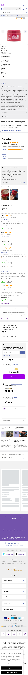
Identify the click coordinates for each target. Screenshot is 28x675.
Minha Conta (7, 603)
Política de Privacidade (14, 538)
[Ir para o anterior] (2, 31)
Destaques (6, 591)
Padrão (2, 70)
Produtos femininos (9, 530)
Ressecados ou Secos (6, 53)
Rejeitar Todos (11, 668)
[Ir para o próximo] (25, 31)
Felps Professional (13, 15)
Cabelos (3, 48)
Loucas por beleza (8, 609)
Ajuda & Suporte (8, 580)
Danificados (3, 52)
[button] (14, 376)
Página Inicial (4, 15)
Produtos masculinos (20, 530)
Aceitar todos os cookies (11, 672)
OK (22, 353)
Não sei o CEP (6, 355)
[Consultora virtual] (23, 8)
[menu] (1, 8)
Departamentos (7, 586)
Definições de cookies (12, 663)
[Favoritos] (26, 5)
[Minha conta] (23, 5)
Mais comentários (5, 303)
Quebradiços (4, 57)
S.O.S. (21, 15)
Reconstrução (4, 66)
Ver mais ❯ (25, 458)
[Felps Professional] (4, 332)
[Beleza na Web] (3, 5)
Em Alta (6, 597)
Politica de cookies (12, 660)
